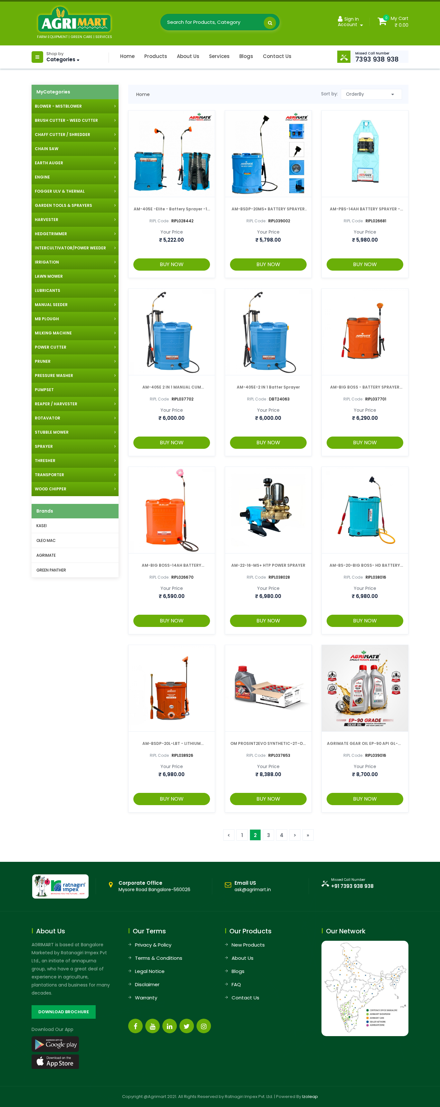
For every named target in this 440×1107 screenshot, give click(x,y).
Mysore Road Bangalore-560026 (154, 886)
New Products (248, 944)
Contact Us (277, 56)
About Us (188, 56)
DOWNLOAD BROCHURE (63, 1012)
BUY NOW (172, 264)
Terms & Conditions (158, 958)
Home (127, 56)
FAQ (236, 984)
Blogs (246, 56)
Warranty (146, 997)
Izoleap (310, 1096)
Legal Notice (150, 971)
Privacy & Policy (153, 944)
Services (219, 56)
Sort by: (329, 94)
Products (155, 56)
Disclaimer (147, 984)
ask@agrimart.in (252, 889)
